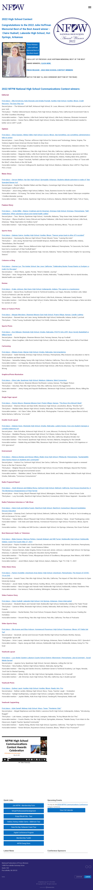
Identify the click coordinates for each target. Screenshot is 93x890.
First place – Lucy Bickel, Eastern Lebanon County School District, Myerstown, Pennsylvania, (37, 658)
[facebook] (86, 867)
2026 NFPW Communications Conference (72, 804)
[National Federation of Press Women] (13, 7)
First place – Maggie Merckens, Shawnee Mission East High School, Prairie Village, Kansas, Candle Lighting (42, 315)
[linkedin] (90, 867)
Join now (79, 877)
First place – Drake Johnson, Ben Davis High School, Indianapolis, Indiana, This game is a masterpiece (40, 289)
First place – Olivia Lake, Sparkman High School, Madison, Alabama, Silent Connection (34, 380)
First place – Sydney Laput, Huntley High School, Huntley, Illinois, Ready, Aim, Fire (32, 688)
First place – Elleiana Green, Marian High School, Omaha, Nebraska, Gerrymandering (34, 352)
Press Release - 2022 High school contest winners (50, 70)
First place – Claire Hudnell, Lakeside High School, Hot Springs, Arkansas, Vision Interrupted (37, 601)
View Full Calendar (66, 810)
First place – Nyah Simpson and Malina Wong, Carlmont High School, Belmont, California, (36, 488)
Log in (88, 877)
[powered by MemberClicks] (46, 887)
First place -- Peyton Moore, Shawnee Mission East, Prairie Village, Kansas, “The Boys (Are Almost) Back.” (42, 403)
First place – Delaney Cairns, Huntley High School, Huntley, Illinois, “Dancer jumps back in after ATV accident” (43, 235)
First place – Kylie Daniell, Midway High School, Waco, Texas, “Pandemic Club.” (31, 708)
